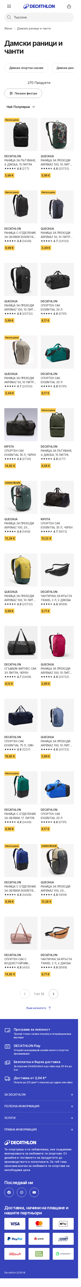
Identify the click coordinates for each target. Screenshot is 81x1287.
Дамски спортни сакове (26, 67)
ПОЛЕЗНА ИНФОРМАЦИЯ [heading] (21, 1106)
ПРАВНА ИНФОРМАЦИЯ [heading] (20, 1129)
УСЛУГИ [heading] (10, 1118)
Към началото (36, 1008)
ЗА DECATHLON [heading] (15, 1094)
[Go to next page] (53, 994)
